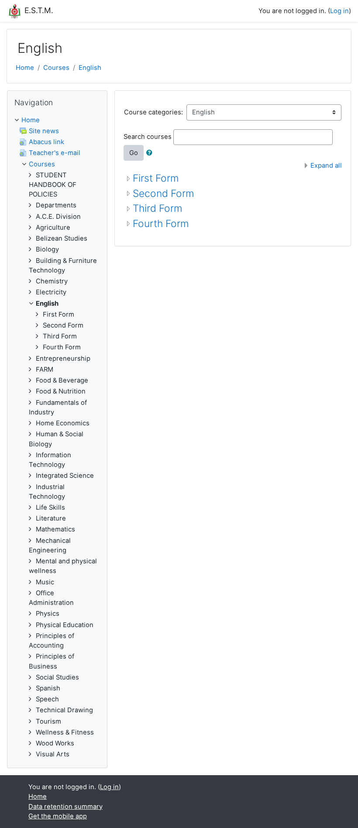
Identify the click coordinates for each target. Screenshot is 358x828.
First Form (156, 178)
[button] (151, 153)
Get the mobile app (57, 816)
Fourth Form (161, 223)
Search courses (148, 137)
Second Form (163, 193)
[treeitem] (57, 120)
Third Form (157, 208)
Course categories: (153, 112)
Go (133, 153)
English (90, 68)
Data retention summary (65, 807)
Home (25, 68)
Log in (339, 11)
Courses (56, 68)
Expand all (326, 165)
